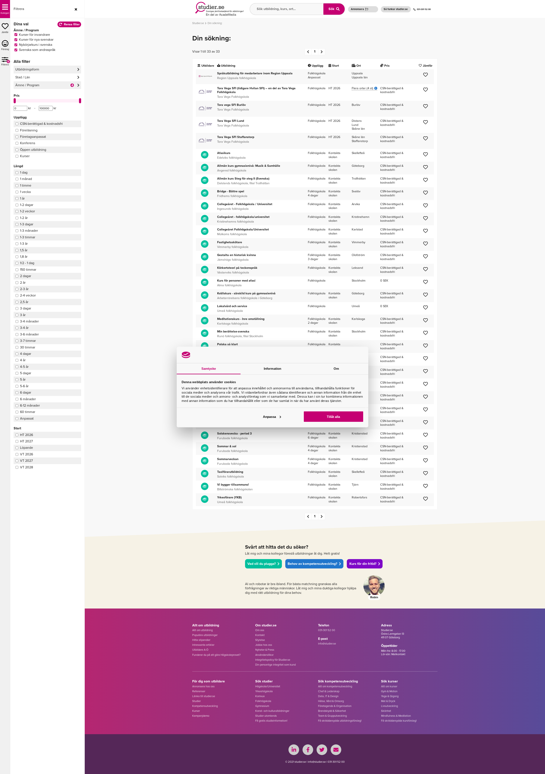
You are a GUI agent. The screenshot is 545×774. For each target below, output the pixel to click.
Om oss (259, 630)
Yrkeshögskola (264, 691)
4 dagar (25, 353)
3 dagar (25, 308)
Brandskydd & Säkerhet (332, 711)
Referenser (198, 691)
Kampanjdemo (200, 716)
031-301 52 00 (424, 9)
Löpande (26, 447)
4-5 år (24, 366)
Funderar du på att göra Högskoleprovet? (216, 655)
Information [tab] (272, 368)
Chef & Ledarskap (328, 691)
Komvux (260, 696)
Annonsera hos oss (203, 686)
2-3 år (24, 288)
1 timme (25, 185)
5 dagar (25, 373)
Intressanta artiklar (203, 645)
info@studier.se (327, 644)
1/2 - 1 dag (27, 262)
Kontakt (260, 635)
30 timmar (27, 347)
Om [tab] (336, 368)
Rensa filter (72, 24)
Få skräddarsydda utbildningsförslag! (339, 721)
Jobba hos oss (263, 645)
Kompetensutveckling (205, 706)
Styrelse (260, 640)
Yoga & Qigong (390, 696)
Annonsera (357, 9)
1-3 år (24, 243)
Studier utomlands (266, 716)
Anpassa (269, 416)
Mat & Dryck (388, 701)
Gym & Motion (389, 691)
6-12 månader (30, 405)
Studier (196, 701)
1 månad (26, 178)
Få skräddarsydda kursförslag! (399, 721)
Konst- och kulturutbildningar (272, 711)
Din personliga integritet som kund (275, 665)
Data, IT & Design (328, 696)
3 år (23, 314)
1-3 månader (29, 230)
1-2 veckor (27, 211)
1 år (22, 198)
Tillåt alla (333, 416)
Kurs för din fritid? (362, 563)
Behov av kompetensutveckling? (312, 563)
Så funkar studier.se (396, 9)
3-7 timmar (28, 340)
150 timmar (28, 269)
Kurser (196, 711)
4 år (23, 360)
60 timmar (27, 411)
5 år (23, 379)
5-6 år (24, 386)
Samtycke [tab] (208, 368)
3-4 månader (29, 321)
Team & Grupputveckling (332, 716)
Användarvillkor (264, 655)
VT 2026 (26, 454)
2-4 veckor (28, 295)
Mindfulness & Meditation (396, 716)
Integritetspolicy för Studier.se (272, 660)
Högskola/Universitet (267, 686)
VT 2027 (26, 460)
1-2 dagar (26, 204)
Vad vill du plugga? (261, 563)
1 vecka (25, 191)
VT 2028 (26, 467)
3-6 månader (29, 334)
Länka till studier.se (203, 696)
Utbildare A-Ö (200, 650)
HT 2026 (26, 434)
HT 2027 (26, 441)
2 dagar (25, 275)
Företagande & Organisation (334, 706)
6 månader (28, 399)
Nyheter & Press (264, 650)
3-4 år (24, 327)
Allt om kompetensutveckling (335, 686)
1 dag (23, 172)
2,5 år (24, 301)
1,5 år (23, 250)
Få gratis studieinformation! (271, 721)
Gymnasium (262, 706)
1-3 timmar (27, 237)
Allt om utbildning (202, 630)
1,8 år (23, 256)
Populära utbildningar (205, 635)
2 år (23, 282)
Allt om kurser (389, 686)
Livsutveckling (389, 706)
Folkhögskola (263, 701)
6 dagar (25, 392)
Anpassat (27, 418)
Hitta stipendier (201, 640)
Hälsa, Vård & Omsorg (331, 701)
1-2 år (24, 217)
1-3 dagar (26, 224)
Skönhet (386, 711)
